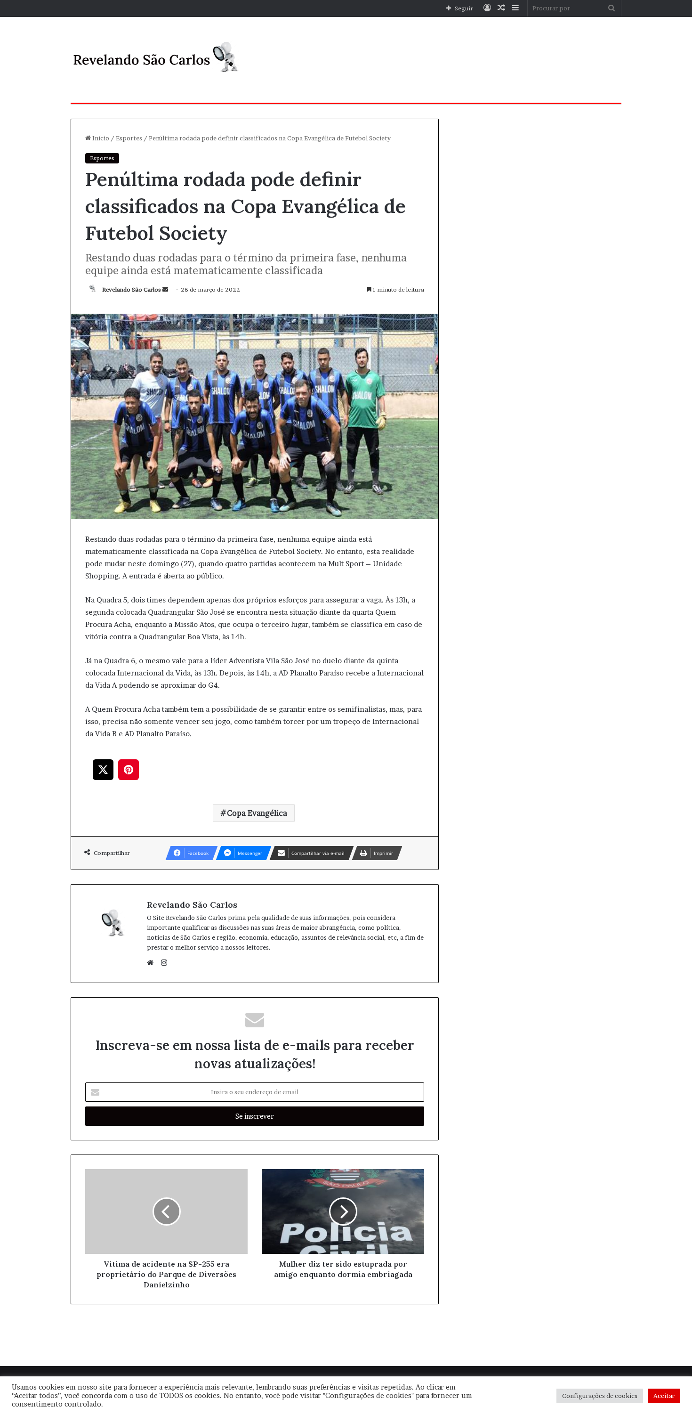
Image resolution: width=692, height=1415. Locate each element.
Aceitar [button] (664, 1395)
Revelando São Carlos (131, 289)
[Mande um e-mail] (165, 289)
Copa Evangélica (257, 813)
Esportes (129, 138)
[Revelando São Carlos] (158, 60)
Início (100, 138)
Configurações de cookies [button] (599, 1395)
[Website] (152, 962)
